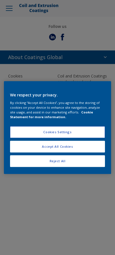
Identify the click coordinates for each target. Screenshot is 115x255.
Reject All (58, 161)
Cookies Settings (57, 132)
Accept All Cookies (57, 146)
